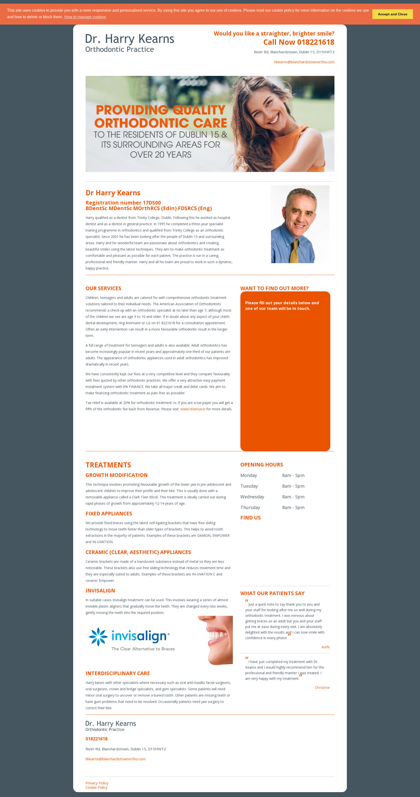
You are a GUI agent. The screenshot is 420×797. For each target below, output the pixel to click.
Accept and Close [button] (392, 14)
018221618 (315, 42)
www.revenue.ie (193, 409)
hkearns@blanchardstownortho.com (304, 61)
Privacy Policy (97, 782)
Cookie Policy (96, 787)
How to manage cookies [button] (85, 17)
